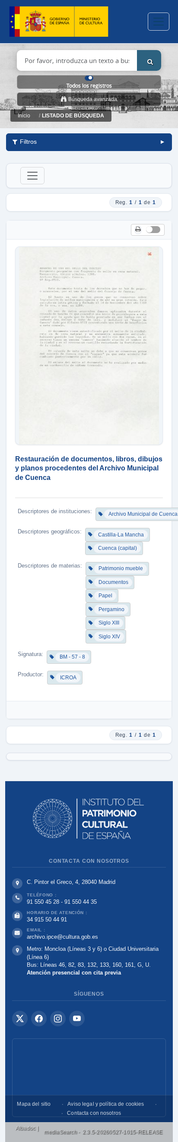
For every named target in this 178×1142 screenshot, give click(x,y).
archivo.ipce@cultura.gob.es (62, 937)
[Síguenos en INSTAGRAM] (58, 1018)
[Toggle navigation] (158, 22)
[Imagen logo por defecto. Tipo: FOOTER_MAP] (89, 1077)
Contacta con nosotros (94, 1113)
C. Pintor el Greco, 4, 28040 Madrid (71, 882)
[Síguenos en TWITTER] (20, 1018)
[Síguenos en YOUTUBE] (77, 1018)
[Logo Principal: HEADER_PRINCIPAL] (59, 22)
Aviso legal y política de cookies (105, 1104)
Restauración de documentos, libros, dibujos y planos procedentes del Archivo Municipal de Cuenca (88, 468)
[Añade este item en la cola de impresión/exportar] (138, 230)
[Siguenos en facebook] (39, 1018)
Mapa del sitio (34, 1104)
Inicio (24, 116)
